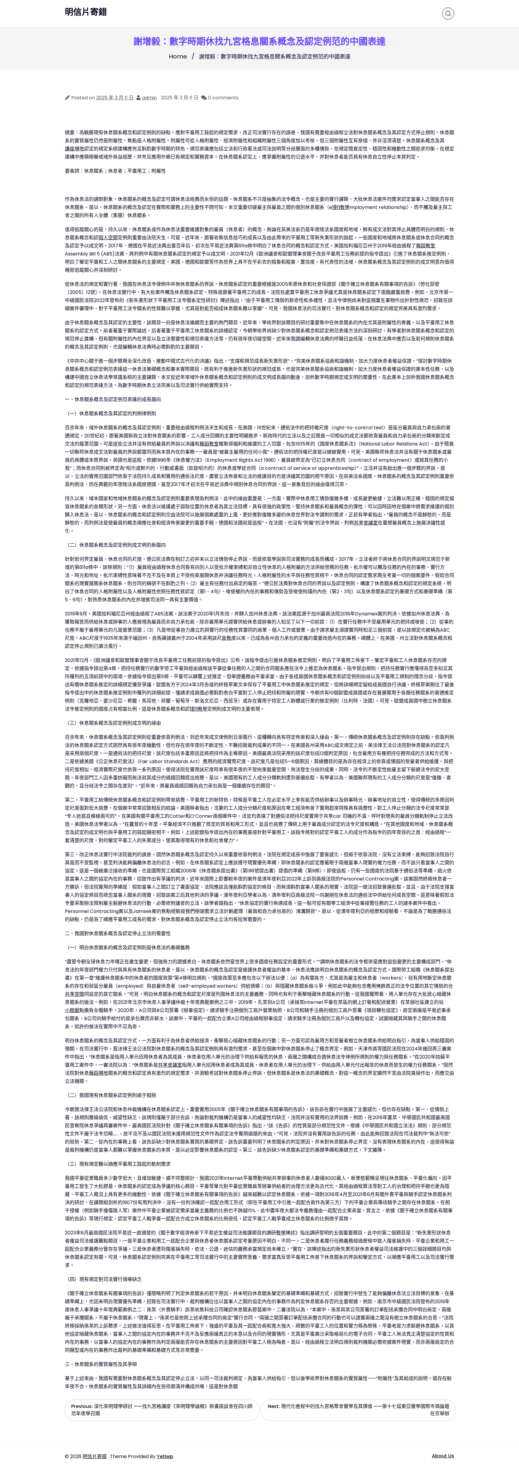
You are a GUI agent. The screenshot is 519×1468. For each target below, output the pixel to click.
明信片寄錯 (86, 12)
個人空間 (108, 237)
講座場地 (74, 148)
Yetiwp (165, 1456)
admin (149, 97)
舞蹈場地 (98, 1073)
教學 (281, 1232)
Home (178, 56)
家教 (226, 638)
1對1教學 (341, 207)
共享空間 (74, 994)
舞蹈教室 (425, 245)
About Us (443, 1455)
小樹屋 (72, 1010)
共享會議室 (366, 522)
